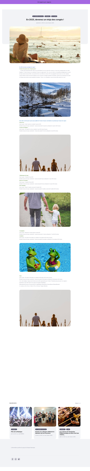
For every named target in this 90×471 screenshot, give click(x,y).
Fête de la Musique (16, 431)
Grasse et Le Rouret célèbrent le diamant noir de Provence (44, 432)
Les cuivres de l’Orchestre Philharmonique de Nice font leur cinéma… (69, 433)
